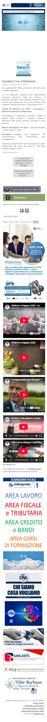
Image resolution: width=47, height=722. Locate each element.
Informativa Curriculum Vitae (32, 711)
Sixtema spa (39, 714)
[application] (23, 426)
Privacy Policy (38, 703)
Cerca (5, 222)
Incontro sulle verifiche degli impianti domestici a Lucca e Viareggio (23, 161)
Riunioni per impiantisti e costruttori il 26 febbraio (23, 173)
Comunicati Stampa (8, 152)
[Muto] (36, 435)
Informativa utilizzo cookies (33, 708)
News (16, 152)
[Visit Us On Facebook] (21, 212)
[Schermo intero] (40, 435)
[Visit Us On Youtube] (26, 212)
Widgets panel (35, 469)
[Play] (6, 435)
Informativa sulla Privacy (34, 706)
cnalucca (25, 84)
